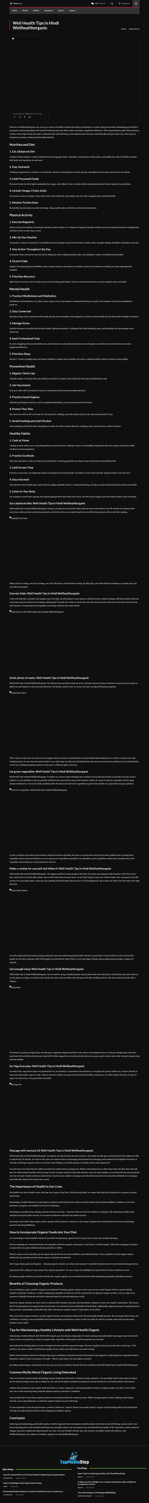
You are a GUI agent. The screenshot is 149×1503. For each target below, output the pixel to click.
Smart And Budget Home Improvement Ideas (22, 1483)
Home (5, 1486)
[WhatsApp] (29, 117)
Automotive (8, 1478)
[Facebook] (14, 117)
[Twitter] (19, 117)
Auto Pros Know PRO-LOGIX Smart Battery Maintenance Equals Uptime (34, 1475)
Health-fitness (134, 29)
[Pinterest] (24, 117)
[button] (111, 3)
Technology (8, 1495)
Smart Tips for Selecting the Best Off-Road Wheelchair (102, 1473)
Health (123, 29)
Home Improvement (85, 1496)
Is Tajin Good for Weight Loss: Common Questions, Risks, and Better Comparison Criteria (107, 1483)
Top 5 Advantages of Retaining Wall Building (96, 1492)
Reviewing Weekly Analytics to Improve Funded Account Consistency (33, 1491)
